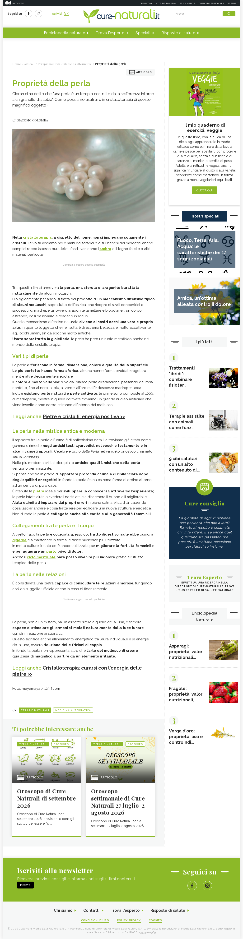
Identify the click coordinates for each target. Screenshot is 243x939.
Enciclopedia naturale (64, 33)
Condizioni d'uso (95, 920)
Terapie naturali (35, 710)
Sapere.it (233, 3)
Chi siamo (63, 910)
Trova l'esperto (110, 33)
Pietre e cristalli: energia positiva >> (84, 416)
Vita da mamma (166, 3)
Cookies (155, 920)
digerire (19, 540)
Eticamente (187, 3)
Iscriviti (57, 13)
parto (51, 551)
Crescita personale (211, 3)
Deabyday (146, 3)
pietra (38, 491)
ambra (105, 249)
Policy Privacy (129, 920)
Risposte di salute (178, 33)
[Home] (121, 16)
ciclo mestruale (41, 557)
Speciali (143, 33)
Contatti (91, 910)
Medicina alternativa (73, 710)
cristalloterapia (37, 237)
